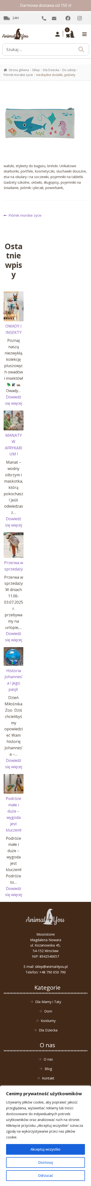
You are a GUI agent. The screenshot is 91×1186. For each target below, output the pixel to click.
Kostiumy (48, 1020)
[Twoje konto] (57, 34)
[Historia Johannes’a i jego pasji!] (14, 656)
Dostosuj (45, 1162)
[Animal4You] (15, 34)
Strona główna (19, 70)
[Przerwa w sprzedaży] (14, 545)
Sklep (36, 70)
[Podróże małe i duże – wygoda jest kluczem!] (14, 784)
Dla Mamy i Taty (48, 1001)
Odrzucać (45, 1175)
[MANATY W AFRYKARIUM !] (14, 420)
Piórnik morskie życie (18, 75)
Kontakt (48, 1078)
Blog (48, 1068)
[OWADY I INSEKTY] (14, 306)
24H (15, 18)
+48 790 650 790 (52, 972)
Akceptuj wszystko (45, 1149)
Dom (48, 1011)
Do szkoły (69, 70)
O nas (48, 1059)
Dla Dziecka (51, 70)
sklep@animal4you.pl (51, 966)
